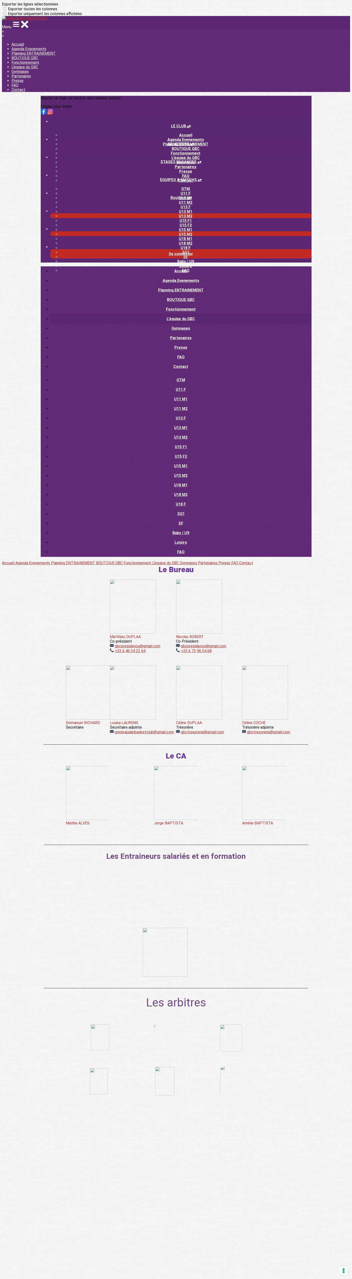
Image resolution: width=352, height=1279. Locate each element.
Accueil (17, 44)
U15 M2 (185, 234)
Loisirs (185, 266)
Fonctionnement (25, 62)
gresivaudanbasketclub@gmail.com (144, 732)
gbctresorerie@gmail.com (202, 732)
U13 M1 (185, 211)
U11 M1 (180, 399)
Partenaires (21, 76)
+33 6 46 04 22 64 (130, 651)
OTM (185, 189)
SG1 (181, 513)
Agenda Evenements (28, 49)
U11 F (186, 193)
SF (185, 257)
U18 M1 (185, 238)
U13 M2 (185, 216)
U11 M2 (185, 202)
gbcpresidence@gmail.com (137, 646)
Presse (17, 80)
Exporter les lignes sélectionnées (30, 4)
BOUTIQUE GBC (24, 58)
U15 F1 (186, 220)
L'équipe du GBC (24, 67)
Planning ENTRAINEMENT (33, 53)
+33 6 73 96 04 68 (196, 651)
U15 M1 (185, 229)
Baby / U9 (185, 261)
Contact (18, 89)
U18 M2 (185, 243)
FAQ (14, 85)
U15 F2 (186, 225)
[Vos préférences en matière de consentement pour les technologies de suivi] (343, 1270)
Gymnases (20, 71)
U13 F (186, 207)
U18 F (186, 248)
